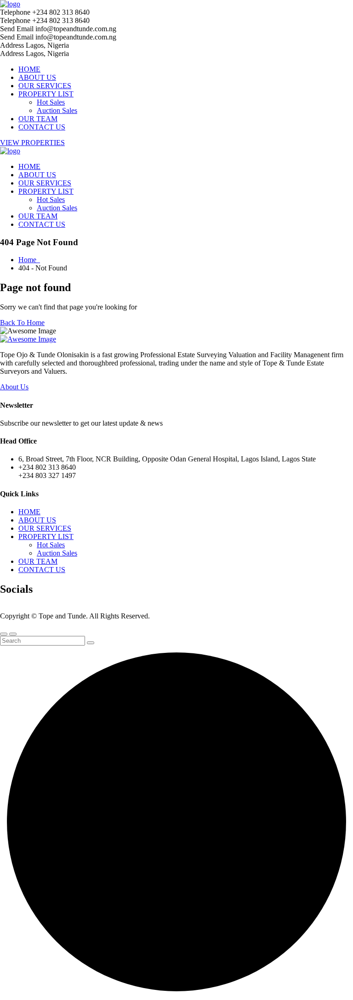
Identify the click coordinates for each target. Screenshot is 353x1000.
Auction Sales (57, 110)
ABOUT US (37, 77)
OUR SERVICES (44, 86)
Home (29, 260)
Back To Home (22, 322)
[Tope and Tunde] (10, 4)
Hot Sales (51, 102)
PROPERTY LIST (46, 94)
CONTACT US (41, 127)
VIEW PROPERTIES (32, 142)
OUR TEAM (37, 119)
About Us (14, 387)
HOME (29, 69)
